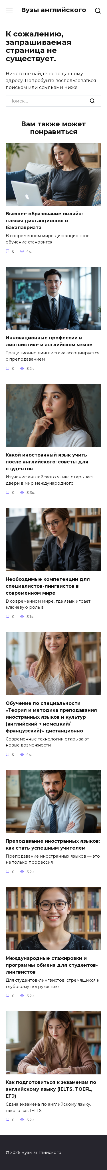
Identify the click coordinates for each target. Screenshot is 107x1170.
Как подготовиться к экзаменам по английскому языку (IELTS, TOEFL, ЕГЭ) (51, 1089)
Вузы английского (53, 10)
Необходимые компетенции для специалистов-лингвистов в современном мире (48, 585)
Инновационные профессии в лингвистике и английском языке (49, 341)
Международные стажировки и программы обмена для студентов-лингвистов (52, 965)
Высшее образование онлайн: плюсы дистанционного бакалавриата (44, 220)
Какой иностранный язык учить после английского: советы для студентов (47, 461)
